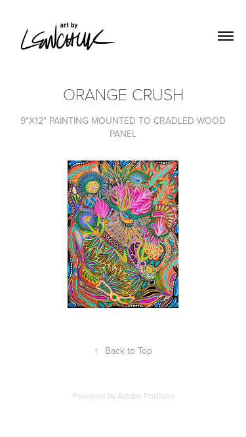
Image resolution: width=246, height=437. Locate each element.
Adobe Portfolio (145, 396)
